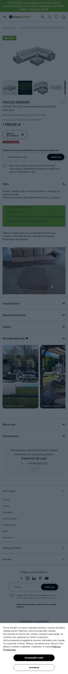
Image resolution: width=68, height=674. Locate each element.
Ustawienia (34, 667)
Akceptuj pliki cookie (34, 658)
